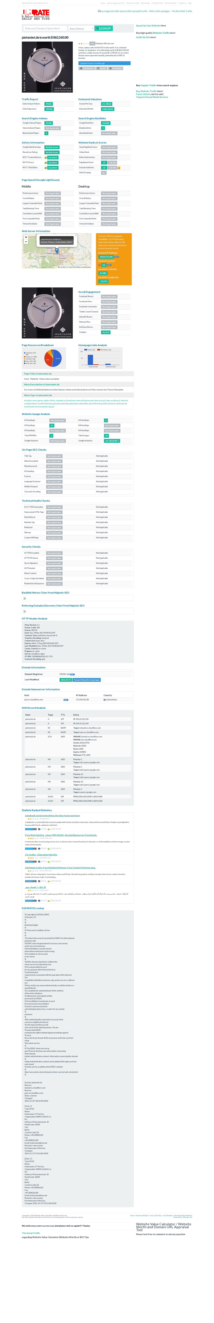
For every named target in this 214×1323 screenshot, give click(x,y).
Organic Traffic (148, 85)
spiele (46, 400)
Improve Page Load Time (116, 3)
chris (36, 406)
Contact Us (182, 3)
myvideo (41, 403)
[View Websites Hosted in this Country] (109, 265)
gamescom (89, 400)
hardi (31, 406)
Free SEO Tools (157, 3)
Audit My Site (143, 37)
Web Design (145, 3)
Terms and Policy (155, 1215)
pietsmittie (83, 403)
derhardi (120, 403)
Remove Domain (171, 3)
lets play (48, 403)
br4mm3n (96, 403)
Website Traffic (161, 33)
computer (59, 400)
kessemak (43, 406)
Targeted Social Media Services (152, 97)
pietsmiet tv (74, 403)
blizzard (116, 400)
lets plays (28, 400)
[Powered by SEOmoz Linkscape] (118, 167)
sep (49, 406)
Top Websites (168, 1215)
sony (108, 400)
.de (85, 50)
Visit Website (87, 68)
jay (53, 406)
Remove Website (142, 1215)
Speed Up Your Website (148, 25)
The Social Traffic (31, 1233)
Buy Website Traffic (146, 91)
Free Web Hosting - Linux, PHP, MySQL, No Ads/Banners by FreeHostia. (61, 835)
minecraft (80, 400)
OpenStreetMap (74, 267)
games (40, 400)
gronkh (104, 403)
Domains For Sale (133, 3)
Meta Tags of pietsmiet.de (38, 395)
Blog (189, 3)
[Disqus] (107, 1283)
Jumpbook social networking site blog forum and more (52, 815)
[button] (57, 251)
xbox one (98, 400)
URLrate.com (187, 1217)
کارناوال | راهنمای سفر (35, 887)
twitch (34, 403)
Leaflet (62, 267)
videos (52, 400)
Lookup (105, 28)
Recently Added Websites (183, 1215)
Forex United (143, 94)
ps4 (103, 400)
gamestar (56, 403)
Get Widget (116, 68)
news (34, 400)
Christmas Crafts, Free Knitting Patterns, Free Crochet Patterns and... (60, 867)
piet (90, 403)
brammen (112, 403)
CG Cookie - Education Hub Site (41, 854)
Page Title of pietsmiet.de (38, 373)
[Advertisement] (158, 60)
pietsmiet (65, 403)
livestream (71, 400)
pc (65, 400)
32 (104, 168)
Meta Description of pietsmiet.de (41, 384)
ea (111, 400)
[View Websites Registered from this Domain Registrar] (72, 674)
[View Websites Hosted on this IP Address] (116, 256)
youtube (27, 403)
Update (102, 68)
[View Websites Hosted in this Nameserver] (66, 699)
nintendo (124, 400)
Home (103, 3)
